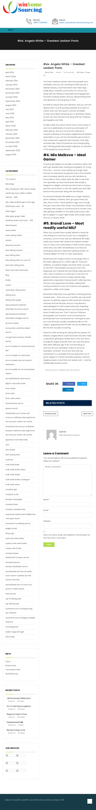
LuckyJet (9, 459)
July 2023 (10, 109)
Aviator (9, 240)
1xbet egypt (11, 211)
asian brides (11, 230)
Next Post (87, 413)
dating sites (11, 295)
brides (8, 280)
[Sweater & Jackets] (10, 772)
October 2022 (12, 146)
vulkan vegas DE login (15, 632)
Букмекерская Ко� (15, 722)
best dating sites (13, 255)
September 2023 (13, 101)
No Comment (69, 72)
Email (45, 510)
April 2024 (10, 72)
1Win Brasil (10, 184)
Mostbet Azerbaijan (14, 499)
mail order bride (12, 464)
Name (46, 499)
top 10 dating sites (13, 598)
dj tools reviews (12, 323)
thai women (11, 594)
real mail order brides (15, 538)
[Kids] (21, 757)
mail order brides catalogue (18, 479)
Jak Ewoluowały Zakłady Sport (19, 698)
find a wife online (13, 398)
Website (46, 521)
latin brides (10, 449)
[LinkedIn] (90, 805)
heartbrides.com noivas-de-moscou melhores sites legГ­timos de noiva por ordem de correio (20, 417)
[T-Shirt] (10, 757)
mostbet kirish (12, 504)
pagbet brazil (11, 528)
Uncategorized (12, 627)
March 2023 (11, 126)
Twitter (83, 384)
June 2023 (10, 113)
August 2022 (11, 154)
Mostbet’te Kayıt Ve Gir (16, 730)
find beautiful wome (14, 403)
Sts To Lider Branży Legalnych (19, 706)
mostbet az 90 (12, 494)
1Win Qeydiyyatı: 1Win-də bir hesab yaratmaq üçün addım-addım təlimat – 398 (21, 193)
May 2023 (10, 117)
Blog (7, 275)
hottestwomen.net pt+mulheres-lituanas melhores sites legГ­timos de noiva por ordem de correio (20, 430)
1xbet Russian (11, 225)
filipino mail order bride (15, 383)
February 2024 (12, 80)
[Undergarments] (21, 772)
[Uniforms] (10, 765)
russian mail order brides (16, 543)
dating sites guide (13, 300)
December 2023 (13, 89)
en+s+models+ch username (18, 355)
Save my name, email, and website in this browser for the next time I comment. (66, 536)
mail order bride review (15, 469)
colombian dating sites (16, 290)
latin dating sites (13, 454)
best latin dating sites (15, 265)
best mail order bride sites (17, 270)
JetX (7, 444)
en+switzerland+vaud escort (18, 378)
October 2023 (12, 97)
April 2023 (10, 121)
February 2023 (12, 130)
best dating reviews (14, 250)
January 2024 (11, 84)
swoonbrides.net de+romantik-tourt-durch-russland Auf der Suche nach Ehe (19, 575)
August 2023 (11, 105)
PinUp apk (10, 533)
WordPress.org (12, 674)
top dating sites (12, 603)
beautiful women (13, 245)
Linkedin (69, 390)
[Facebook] (86, 805)
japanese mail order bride (17, 439)
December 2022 (13, 138)
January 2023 (11, 134)
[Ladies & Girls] (21, 765)
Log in (8, 661)
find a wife (10, 393)
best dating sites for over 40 (18, 260)
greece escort (12, 408)
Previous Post (50, 413)
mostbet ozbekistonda (15, 509)
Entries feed (11, 665)
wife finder (10, 637)
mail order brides (13, 474)
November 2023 (12, 93)
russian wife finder (13, 548)
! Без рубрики (11, 179)
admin (58, 72)
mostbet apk (11, 489)
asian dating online (14, 235)
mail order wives (13, 484)
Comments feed (13, 669)
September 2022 (13, 150)
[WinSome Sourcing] (22, 7)
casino (8, 285)
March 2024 (11, 76)
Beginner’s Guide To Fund (17, 714)
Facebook (70, 384)
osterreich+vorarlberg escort (18, 523)
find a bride (10, 388)
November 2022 (12, 142)
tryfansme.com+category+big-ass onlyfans (62, 370)
